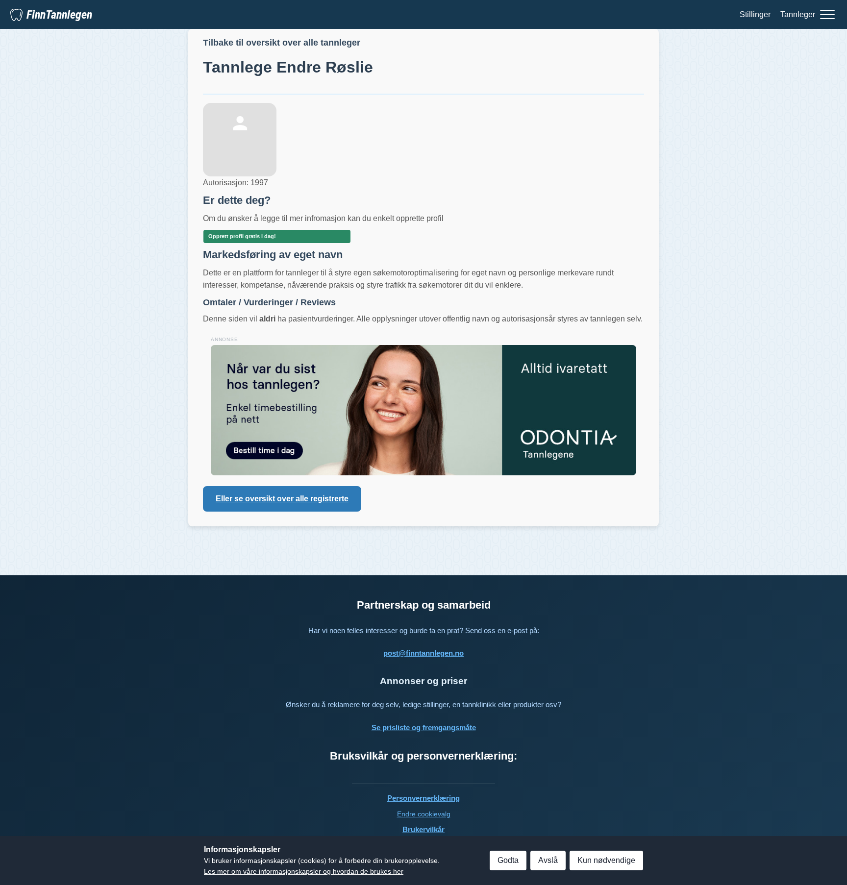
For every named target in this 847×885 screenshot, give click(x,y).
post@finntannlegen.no (423, 653)
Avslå (548, 860)
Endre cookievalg (423, 814)
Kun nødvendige (606, 860)
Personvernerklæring (423, 798)
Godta (508, 860)
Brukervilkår (423, 829)
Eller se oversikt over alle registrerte (282, 498)
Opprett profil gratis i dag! (242, 236)
